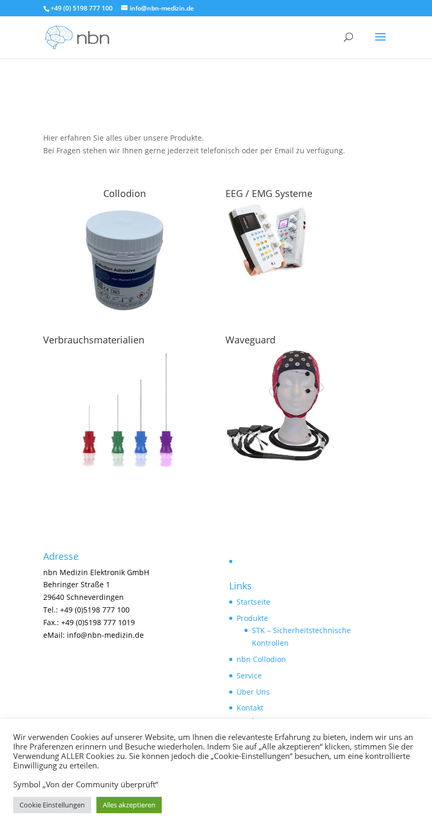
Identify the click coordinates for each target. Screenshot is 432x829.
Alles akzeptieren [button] (129, 805)
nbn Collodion (261, 659)
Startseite (253, 602)
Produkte (252, 618)
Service (249, 675)
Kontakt (250, 708)
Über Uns (253, 692)
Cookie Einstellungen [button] (52, 805)
